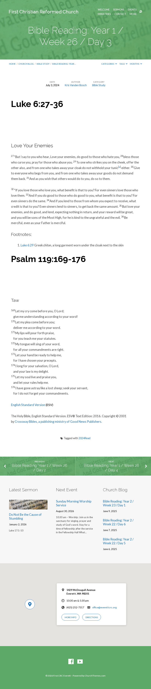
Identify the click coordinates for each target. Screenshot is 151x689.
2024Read (84, 438)
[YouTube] (80, 661)
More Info (70, 617)
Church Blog (26, 64)
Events (132, 9)
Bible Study (43, 64)
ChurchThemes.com (95, 675)
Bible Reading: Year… (64, 64)
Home (12, 64)
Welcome (104, 9)
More (133, 14)
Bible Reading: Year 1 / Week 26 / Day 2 (39, 467)
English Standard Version (28, 405)
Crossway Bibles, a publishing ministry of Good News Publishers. (58, 421)
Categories (108, 64)
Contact (120, 14)
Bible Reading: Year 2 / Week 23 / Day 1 (118, 503)
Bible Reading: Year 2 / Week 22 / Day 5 (118, 541)
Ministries (104, 14)
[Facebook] (71, 661)
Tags (122, 64)
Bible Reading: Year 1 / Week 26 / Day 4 (111, 467)
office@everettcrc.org (104, 607)
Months (135, 64)
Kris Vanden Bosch (76, 85)
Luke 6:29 (27, 245)
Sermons (118, 9)
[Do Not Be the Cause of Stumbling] (28, 507)
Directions (91, 617)
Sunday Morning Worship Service (73, 503)
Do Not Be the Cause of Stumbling (25, 516)
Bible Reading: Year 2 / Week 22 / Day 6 (118, 522)
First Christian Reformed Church (43, 12)
